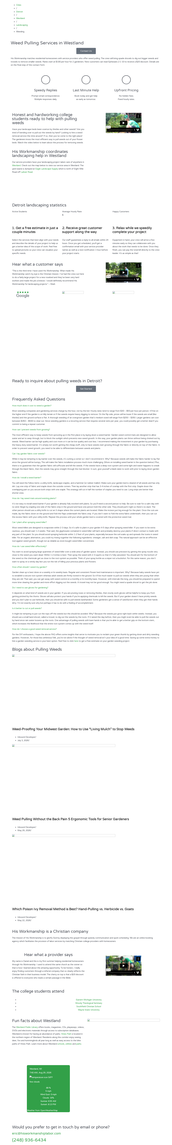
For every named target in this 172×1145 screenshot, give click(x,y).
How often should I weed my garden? (29, 567)
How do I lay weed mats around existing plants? (34, 498)
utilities (68, 1044)
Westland (16, 165)
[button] (86, 405)
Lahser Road (27, 172)
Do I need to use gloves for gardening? (30, 587)
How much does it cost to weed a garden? (31, 405)
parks (78, 1044)
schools (61, 1044)
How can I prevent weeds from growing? (31, 429)
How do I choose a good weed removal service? (34, 629)
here (76, 641)
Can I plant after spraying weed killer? (29, 522)
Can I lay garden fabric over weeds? (28, 453)
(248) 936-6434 (29, 1140)
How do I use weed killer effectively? (29, 546)
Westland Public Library (27, 1027)
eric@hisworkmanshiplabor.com (36, 1133)
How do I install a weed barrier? (26, 477)
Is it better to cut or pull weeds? (27, 608)
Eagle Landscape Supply (46, 169)
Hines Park (66, 1034)
